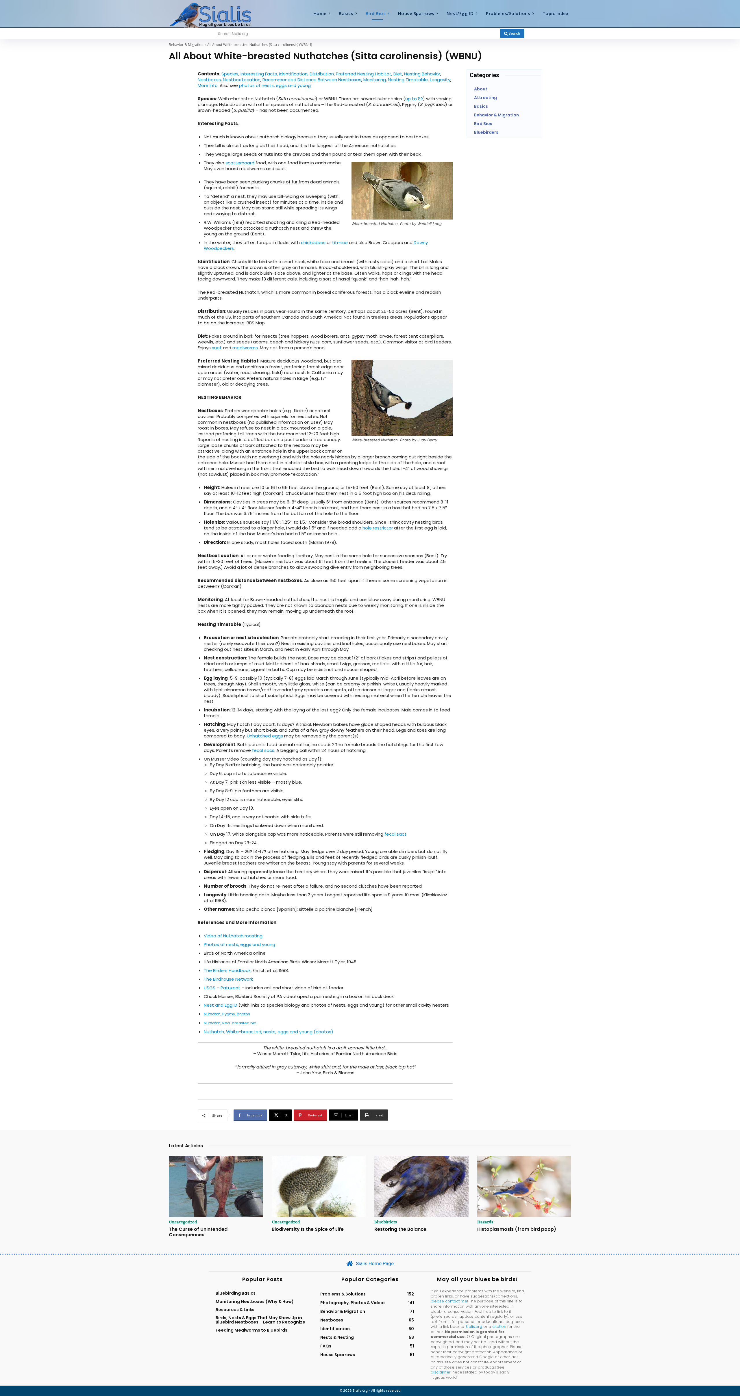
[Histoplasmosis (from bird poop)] (524, 1186)
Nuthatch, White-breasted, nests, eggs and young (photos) (268, 1032)
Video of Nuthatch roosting (233, 936)
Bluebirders (385, 1222)
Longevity (440, 80)
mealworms (245, 348)
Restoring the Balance (400, 1229)
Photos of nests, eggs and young (239, 944)
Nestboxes (209, 80)
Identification (293, 74)
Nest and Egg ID (220, 1005)
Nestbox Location (241, 80)
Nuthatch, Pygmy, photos (227, 1014)
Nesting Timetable (408, 80)
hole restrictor (377, 528)
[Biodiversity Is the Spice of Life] (319, 1186)
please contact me (449, 1301)
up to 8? (414, 99)
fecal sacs (263, 750)
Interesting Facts (258, 74)
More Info (208, 85)
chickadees (313, 242)
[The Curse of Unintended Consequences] (216, 1186)
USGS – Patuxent (222, 988)
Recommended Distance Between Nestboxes (311, 80)
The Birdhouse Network (228, 979)
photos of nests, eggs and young (275, 85)
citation (499, 1326)
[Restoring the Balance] (421, 1186)
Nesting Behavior (422, 74)
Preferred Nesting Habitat (363, 74)
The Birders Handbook (227, 970)
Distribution (322, 74)
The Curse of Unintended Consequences (198, 1232)
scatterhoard (239, 163)
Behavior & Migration (186, 44)
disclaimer (441, 1372)
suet (217, 348)
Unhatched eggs (265, 736)
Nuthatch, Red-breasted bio (230, 1023)
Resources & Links (235, 1310)
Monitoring (374, 80)
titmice (340, 242)
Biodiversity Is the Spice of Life (308, 1229)
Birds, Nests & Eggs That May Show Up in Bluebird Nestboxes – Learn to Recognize (260, 1320)
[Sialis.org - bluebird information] (219, 15)
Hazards (485, 1222)
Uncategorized (183, 1222)
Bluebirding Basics (236, 1293)
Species (229, 74)
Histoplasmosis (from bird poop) (516, 1229)
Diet (397, 74)
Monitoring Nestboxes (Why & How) (255, 1301)
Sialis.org (473, 1326)
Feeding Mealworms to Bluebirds (251, 1330)
